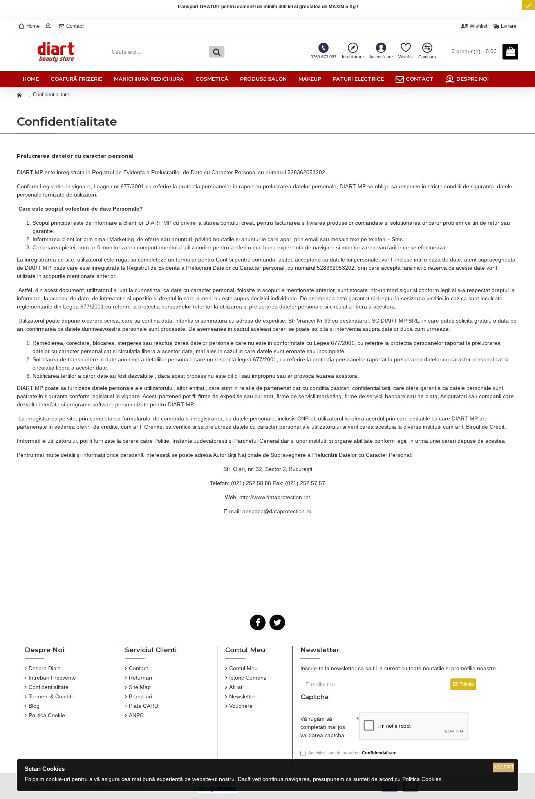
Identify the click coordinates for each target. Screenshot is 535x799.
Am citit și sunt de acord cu (352, 752)
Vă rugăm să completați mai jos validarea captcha (322, 727)
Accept (503, 767)
